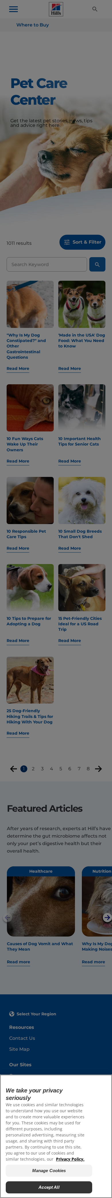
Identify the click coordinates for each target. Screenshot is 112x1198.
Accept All (48, 1187)
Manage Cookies (49, 1170)
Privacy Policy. (70, 1159)
